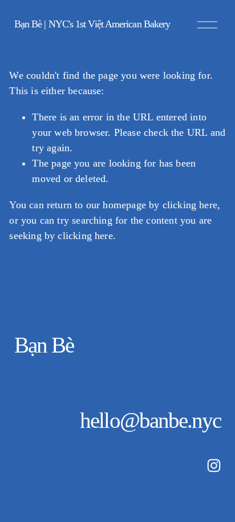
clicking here (190, 205)
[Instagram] (214, 465)
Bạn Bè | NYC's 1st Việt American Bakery (92, 24)
